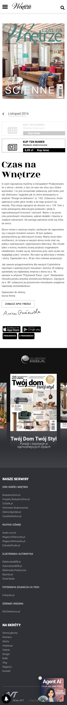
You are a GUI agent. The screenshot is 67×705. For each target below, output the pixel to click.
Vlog (4, 662)
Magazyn (7, 667)
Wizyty (5, 641)
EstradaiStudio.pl (11, 545)
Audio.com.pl (9, 532)
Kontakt (6, 671)
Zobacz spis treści (18, 303)
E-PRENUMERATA (26, 336)
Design (6, 654)
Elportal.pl (7, 574)
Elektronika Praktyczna (14, 570)
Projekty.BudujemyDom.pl (16, 499)
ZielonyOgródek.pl (11, 512)
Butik (5, 658)
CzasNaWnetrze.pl (11, 516)
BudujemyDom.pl (11, 495)
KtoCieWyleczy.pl (11, 611)
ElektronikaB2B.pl (11, 561)
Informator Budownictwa (15, 507)
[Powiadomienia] (6, 698)
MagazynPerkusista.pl (13, 541)
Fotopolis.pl (8, 595)
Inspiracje (7, 645)
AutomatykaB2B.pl (12, 566)
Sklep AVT (18, 700)
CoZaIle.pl (7, 503)
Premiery (7, 637)
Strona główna (10, 633)
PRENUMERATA (10, 336)
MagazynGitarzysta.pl (13, 537)
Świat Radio (8, 578)
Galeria (6, 650)
